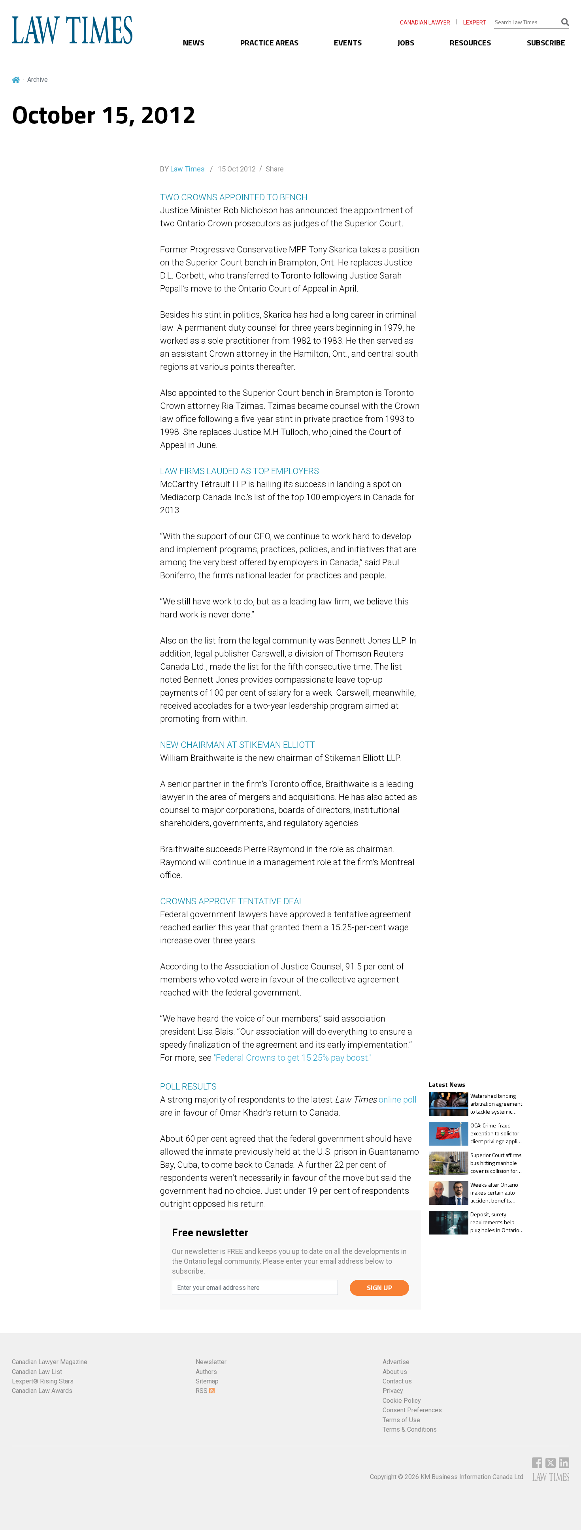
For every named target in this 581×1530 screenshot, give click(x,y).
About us (395, 1372)
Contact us (397, 1381)
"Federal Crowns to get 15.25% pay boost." (292, 1058)
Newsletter (211, 1362)
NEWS (193, 42)
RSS (202, 1391)
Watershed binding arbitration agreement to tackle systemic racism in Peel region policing (496, 1104)
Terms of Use (401, 1420)
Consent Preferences (412, 1410)
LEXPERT (474, 22)
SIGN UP (379, 1287)
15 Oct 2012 (236, 169)
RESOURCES (470, 42)
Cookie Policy (402, 1400)
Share (275, 169)
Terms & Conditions (410, 1429)
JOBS (406, 42)
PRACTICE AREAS (269, 42)
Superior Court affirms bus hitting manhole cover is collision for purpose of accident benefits (496, 1163)
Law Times (187, 169)
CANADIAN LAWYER (425, 22)
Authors (206, 1372)
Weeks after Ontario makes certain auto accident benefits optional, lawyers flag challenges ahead (495, 1192)
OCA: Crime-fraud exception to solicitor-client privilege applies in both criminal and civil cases (496, 1133)
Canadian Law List (37, 1372)
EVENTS (348, 42)
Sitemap (207, 1381)
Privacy (393, 1391)
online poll (398, 1100)
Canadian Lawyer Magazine (49, 1362)
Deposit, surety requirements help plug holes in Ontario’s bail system (496, 1222)
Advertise (396, 1362)
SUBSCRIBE (546, 42)
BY (182, 169)
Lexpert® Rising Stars (43, 1381)
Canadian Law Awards (42, 1391)
